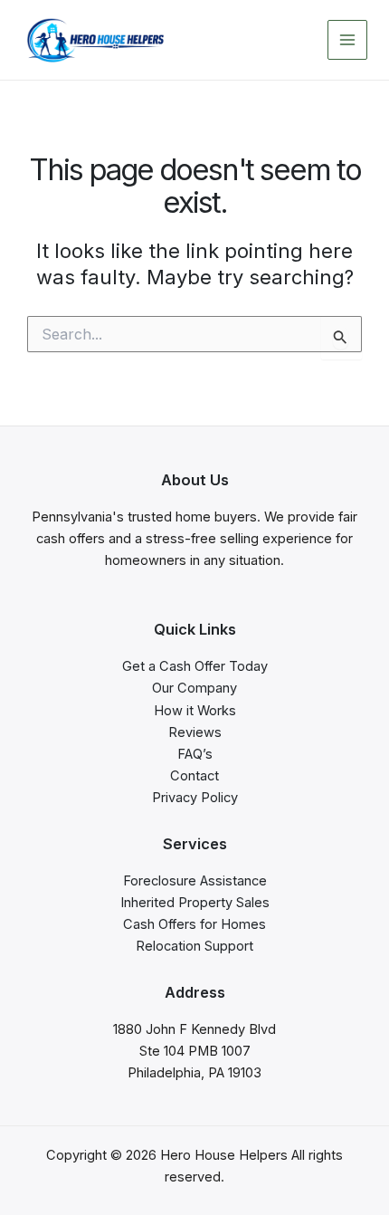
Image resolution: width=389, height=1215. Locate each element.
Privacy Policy (195, 797)
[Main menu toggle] (347, 40)
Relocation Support (194, 946)
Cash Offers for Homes (194, 924)
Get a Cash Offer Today (195, 666)
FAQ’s (195, 754)
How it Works (195, 711)
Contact (194, 776)
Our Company (194, 688)
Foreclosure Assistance (195, 881)
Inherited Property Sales (195, 903)
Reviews (195, 732)
